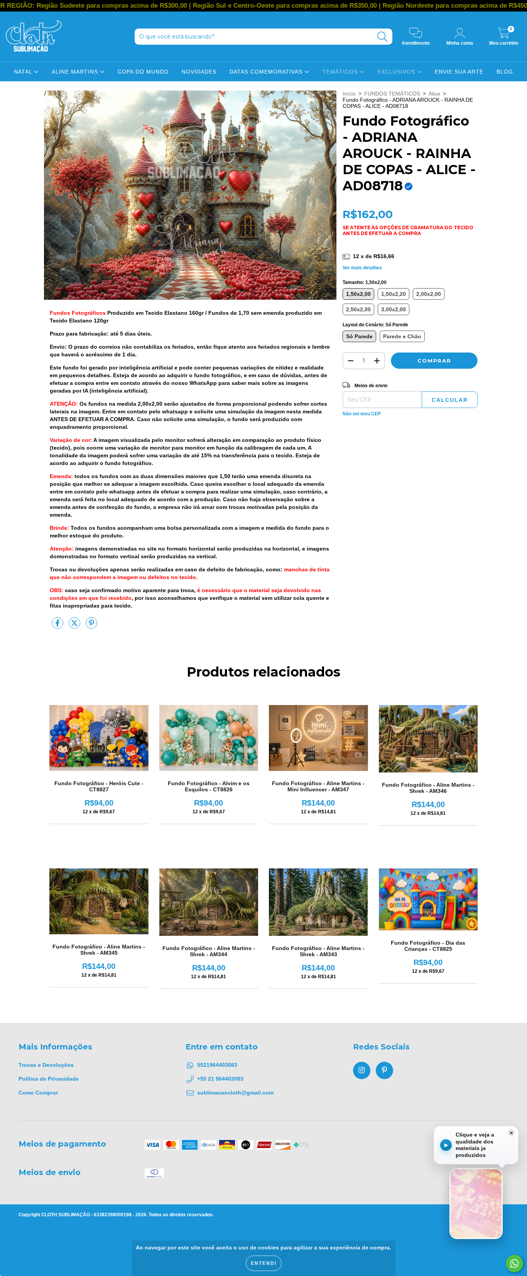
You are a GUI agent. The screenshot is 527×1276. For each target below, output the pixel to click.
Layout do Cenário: (375, 324)
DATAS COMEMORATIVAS (267, 72)
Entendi (264, 1263)
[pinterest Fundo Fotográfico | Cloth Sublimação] (384, 1070)
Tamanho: (365, 282)
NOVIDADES (199, 72)
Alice (434, 94)
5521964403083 (217, 1065)
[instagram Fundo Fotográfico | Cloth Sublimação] (361, 1070)
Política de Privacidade (49, 1079)
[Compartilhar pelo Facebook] (58, 626)
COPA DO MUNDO (143, 72)
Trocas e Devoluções (46, 1065)
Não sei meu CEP (362, 413)
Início (349, 94)
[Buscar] (382, 37)
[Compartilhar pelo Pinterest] (91, 626)
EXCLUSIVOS (397, 72)
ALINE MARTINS (76, 72)
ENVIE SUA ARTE (459, 72)
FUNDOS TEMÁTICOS (392, 94)
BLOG (505, 72)
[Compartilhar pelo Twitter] (75, 626)
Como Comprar (38, 1093)
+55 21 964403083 (220, 1079)
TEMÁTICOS (341, 72)
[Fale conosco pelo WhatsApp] (514, 1263)
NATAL (24, 72)
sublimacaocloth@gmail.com (235, 1093)
